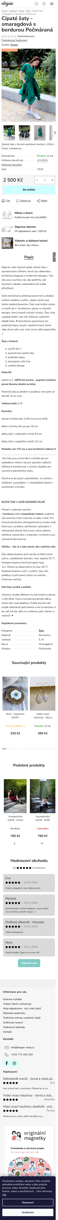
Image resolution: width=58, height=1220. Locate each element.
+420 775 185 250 (22, 1054)
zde (4, 1194)
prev (3, 691)
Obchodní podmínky (14, 1013)
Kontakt (7, 1032)
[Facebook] (6, 1063)
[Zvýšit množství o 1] (52, 180)
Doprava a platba (12, 999)
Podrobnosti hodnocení (14, 40)
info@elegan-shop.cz (22, 1047)
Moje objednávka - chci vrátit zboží (22, 1008)
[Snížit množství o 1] (37, 180)
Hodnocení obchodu (29, 860)
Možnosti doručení (12, 165)
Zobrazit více (29, 963)
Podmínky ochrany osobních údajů (22, 1017)
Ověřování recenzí (13, 1022)
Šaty (41, 630)
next (54, 691)
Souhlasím (28, 1212)
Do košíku (29, 189)
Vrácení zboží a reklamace (17, 1004)
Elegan (14, 44)
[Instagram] (14, 1063)
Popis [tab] (29, 257)
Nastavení (28, 1202)
